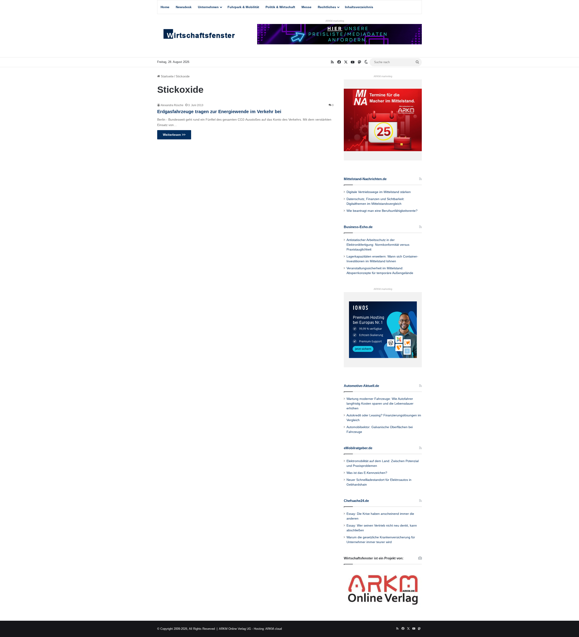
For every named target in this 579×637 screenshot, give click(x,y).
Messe (306, 7)
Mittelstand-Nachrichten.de (365, 179)
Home (165, 7)
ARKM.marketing (334, 20)
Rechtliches (327, 7)
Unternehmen (208, 7)
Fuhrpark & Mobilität (243, 7)
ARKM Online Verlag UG (235, 628)
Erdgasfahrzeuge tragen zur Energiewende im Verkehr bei (219, 111)
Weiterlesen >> (174, 134)
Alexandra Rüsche (172, 105)
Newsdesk (184, 7)
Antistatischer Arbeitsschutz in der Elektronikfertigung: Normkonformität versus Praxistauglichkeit (377, 244)
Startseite (166, 76)
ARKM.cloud (273, 628)
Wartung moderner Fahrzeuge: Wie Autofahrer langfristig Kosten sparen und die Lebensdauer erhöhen (379, 403)
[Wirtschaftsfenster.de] (199, 35)
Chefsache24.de (356, 501)
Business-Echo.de (358, 227)
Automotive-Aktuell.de (361, 386)
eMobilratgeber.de (358, 448)
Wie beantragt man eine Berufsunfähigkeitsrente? (382, 210)
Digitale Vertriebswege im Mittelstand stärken (378, 192)
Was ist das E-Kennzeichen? (366, 473)
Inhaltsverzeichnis (359, 7)
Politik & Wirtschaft (280, 7)
